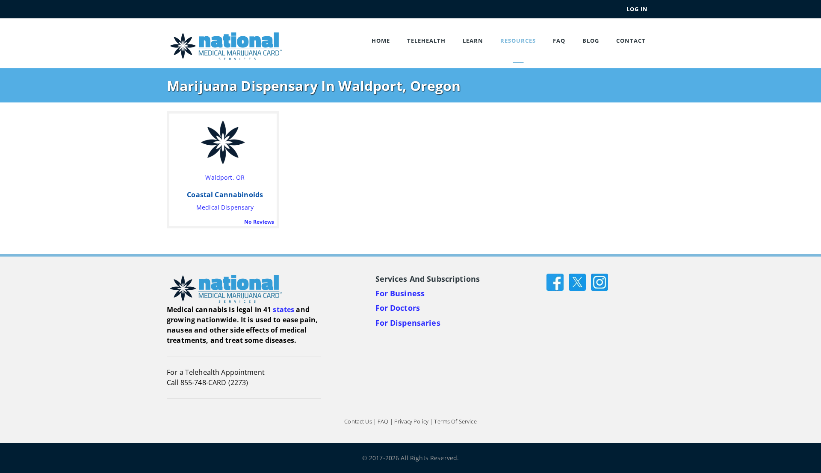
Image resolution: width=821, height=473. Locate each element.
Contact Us (358, 421)
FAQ (559, 40)
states (283, 309)
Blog (590, 40)
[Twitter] (577, 281)
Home (381, 40)
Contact (631, 40)
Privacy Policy (411, 421)
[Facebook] (555, 281)
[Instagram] (599, 281)
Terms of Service (455, 421)
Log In (637, 9)
